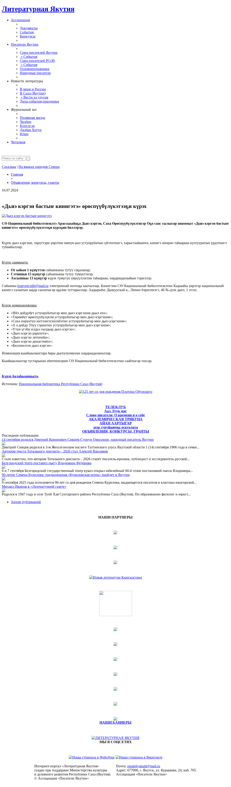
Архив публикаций (26, 502)
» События (28, 57)
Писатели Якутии (24, 44)
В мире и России (33, 89)
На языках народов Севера (39, 167)
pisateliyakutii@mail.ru (143, 766)
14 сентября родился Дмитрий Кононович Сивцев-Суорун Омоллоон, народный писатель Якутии (78, 439)
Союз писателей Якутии (39, 52)
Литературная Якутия (38, 9)
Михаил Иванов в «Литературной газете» (34, 486)
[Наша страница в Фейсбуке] (92, 757)
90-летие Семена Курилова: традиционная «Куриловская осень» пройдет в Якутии (66, 475)
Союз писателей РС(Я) (37, 61)
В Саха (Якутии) (33, 93)
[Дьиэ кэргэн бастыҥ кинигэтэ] (27, 216)
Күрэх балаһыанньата (20, 376)
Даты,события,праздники (39, 101)
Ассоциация (20, 20)
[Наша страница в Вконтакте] (139, 757)
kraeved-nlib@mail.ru (33, 286)
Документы (29, 28)
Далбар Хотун (31, 130)
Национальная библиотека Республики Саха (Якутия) (60, 384)
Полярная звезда (32, 118)
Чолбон (25, 122)
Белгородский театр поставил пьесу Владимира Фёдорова (46, 463)
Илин (24, 134)
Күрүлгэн (27, 126)
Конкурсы (27, 36)
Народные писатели (35, 73)
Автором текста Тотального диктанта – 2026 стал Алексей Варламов (55, 451)
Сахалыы (9, 167)
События (27, 32)
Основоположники (34, 69)
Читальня (18, 142)
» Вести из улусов (34, 97)
